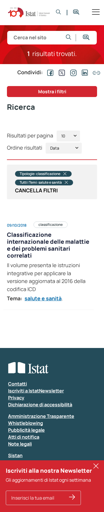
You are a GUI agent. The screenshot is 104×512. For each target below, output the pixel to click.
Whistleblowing (25, 423)
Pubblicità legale (26, 430)
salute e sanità (43, 298)
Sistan (15, 455)
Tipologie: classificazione (40, 174)
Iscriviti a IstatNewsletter (36, 391)
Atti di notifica (23, 437)
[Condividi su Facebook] (49, 72)
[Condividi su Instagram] (72, 72)
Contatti (17, 384)
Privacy (16, 397)
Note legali (20, 444)
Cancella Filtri (36, 190)
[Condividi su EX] (60, 72)
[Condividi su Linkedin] (84, 72)
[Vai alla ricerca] (69, 37)
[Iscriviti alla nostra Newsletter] (72, 497)
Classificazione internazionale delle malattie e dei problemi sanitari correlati (48, 245)
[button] (58, 12)
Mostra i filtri (52, 91)
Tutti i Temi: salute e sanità (41, 182)
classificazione (50, 224)
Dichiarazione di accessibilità (40, 404)
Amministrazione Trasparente (41, 416)
